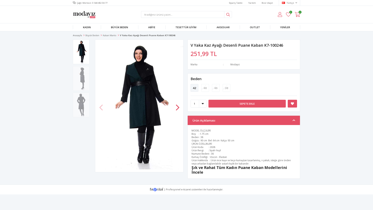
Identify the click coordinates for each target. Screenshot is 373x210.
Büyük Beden (119, 27)
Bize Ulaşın (267, 2)
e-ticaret (186, 189)
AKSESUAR (223, 27)
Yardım (252, 2)
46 (216, 88)
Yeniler (285, 27)
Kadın (87, 27)
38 (226, 88)
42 (194, 88)
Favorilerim (290, 12)
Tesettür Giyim (185, 27)
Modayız (235, 64)
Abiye (151, 27)
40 (205, 88)
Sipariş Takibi (235, 2)
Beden (196, 78)
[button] (177, 105)
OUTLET (255, 27)
